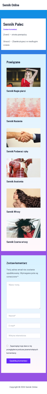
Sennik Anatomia (15, 181)
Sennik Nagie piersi (16, 90)
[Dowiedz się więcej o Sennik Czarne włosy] (24, 228)
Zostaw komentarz (10, 29)
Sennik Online (11, 5)
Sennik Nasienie (14, 121)
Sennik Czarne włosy (17, 241)
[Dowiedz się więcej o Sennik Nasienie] (24, 107)
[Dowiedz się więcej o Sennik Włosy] (24, 198)
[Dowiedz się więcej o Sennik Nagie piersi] (24, 77)
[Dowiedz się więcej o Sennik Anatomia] (24, 167)
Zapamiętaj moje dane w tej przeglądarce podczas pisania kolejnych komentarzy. (22, 349)
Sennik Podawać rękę (17, 151)
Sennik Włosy (13, 211)
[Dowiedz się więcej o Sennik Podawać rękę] (24, 137)
